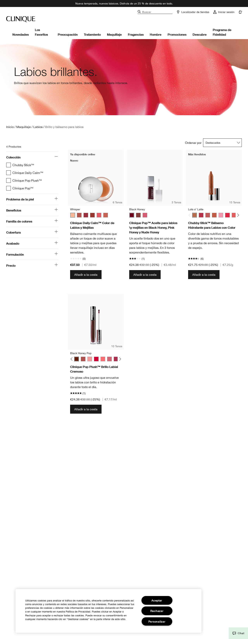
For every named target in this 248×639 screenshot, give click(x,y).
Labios (38, 127)
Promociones (177, 34)
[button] (238, 633)
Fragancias (136, 34)
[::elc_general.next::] (237, 215)
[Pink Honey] (144, 215)
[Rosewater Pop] (102, 359)
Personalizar (156, 621)
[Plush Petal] (105, 215)
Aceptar (157, 600)
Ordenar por (193, 142)
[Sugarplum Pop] (109, 359)
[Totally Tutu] (220, 215)
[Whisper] (72, 215)
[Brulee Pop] (83, 359)
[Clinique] (20, 19)
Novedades (20, 34)
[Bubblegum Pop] (89, 359)
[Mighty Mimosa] (234, 215)
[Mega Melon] (214, 215)
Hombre (155, 34)
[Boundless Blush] (207, 215)
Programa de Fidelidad (222, 32)
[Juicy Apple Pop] (96, 359)
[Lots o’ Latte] (194, 215)
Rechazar (157, 610)
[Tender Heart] (79, 215)
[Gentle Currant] (92, 215)
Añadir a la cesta (85, 274)
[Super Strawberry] (201, 215)
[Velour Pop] (116, 359)
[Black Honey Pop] (76, 359)
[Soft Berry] (85, 215)
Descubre (200, 34)
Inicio (10, 127)
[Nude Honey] (138, 215)
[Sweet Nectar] (99, 215)
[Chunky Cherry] (227, 215)
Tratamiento (92, 34)
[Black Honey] (131, 215)
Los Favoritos (41, 32)
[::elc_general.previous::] (190, 215)
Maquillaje (114, 34)
